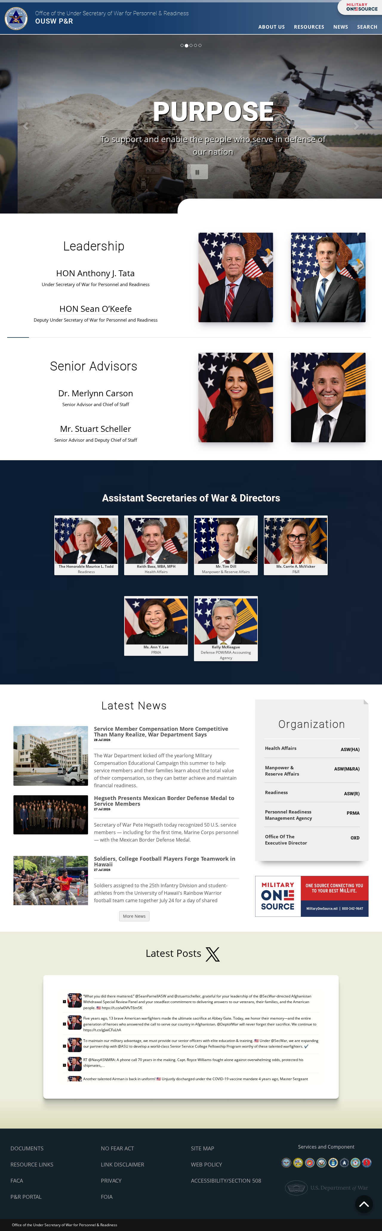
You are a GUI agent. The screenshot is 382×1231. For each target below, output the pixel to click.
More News (134, 916)
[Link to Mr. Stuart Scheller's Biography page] (328, 397)
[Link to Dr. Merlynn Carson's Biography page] (235, 397)
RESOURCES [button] (309, 27)
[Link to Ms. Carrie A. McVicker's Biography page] (295, 540)
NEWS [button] (340, 27)
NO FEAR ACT (117, 1148)
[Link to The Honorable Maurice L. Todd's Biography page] (86, 540)
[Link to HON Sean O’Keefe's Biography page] (328, 277)
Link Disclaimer (122, 1164)
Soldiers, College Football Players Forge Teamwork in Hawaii (164, 861)
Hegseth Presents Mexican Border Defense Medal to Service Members (164, 800)
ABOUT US (271, 27)
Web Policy (206, 1164)
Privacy (111, 1180)
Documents (27, 1148)
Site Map (202, 1148)
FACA (16, 1180)
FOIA (107, 1196)
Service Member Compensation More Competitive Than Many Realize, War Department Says (161, 731)
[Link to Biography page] (226, 540)
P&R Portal (25, 1196)
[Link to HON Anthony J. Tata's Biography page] (235, 277)
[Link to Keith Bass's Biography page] (156, 540)
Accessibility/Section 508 (226, 1180)
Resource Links (31, 1164)
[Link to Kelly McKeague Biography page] (226, 621)
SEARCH (367, 27)
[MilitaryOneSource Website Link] (312, 896)
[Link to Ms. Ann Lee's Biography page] (156, 621)
